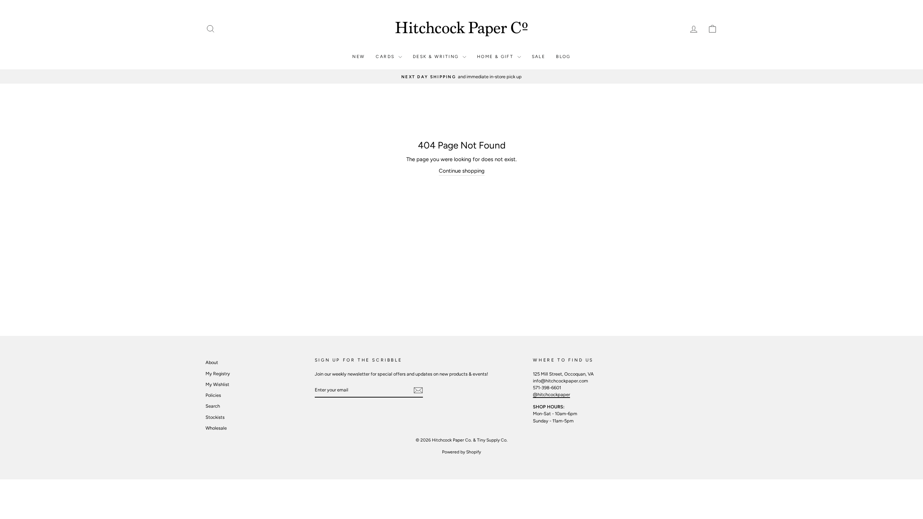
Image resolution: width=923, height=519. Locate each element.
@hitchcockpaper (551, 394)
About (212, 362)
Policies (213, 395)
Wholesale (216, 428)
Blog (563, 56)
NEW (358, 56)
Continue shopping (462, 171)
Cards (386, 56)
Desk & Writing (437, 56)
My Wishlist (217, 384)
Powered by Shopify (461, 451)
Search (213, 406)
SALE (539, 56)
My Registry (218, 373)
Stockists (215, 417)
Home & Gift (496, 56)
